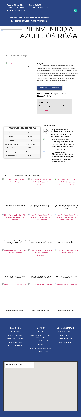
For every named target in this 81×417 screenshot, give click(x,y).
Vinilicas (19, 56)
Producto (47, 96)
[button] (28, 66)
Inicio (7, 56)
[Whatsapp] (69, 5)
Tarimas (13, 56)
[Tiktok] (69, 10)
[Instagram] (63, 5)
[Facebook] (75, 5)
